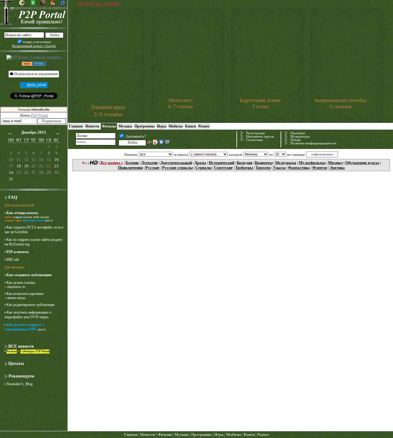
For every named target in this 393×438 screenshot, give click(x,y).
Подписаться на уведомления (36, 74)
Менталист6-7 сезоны (180, 103)
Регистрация (255, 133)
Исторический (221, 162)
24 (11, 172)
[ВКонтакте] (161, 142)
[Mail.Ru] (167, 142)
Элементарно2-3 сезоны (107, 110)
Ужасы (279, 167)
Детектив (149, 162)
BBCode (12, 259)
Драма (200, 162)
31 (11, 179)
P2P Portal (39, 115)
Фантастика (299, 167)
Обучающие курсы (362, 162)
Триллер (262, 167)
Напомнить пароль (260, 136)
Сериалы (203, 167)
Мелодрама (285, 162)
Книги (190, 126)
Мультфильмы (312, 162)
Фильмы (109, 126)
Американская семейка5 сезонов (340, 103)
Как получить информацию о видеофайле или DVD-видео (28, 314)
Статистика (254, 140)
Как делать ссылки (20, 282)
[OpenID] (149, 142)
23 (56, 166)
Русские (152, 167)
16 (56, 159)
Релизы (11, 351)
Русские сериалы (177, 167)
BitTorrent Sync (33, 220)
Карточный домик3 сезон (260, 103)
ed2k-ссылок (41, 217)
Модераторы (299, 136)
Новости (92, 126)
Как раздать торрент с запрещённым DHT (24, 327)
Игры (161, 126)
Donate (295, 140)
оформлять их (16, 286)
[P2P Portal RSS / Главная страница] (33, 57)
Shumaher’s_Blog (19, 384)
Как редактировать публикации (30, 305)
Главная (76, 126)
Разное (203, 126)
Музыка (125, 126)
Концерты (264, 162)
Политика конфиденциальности (313, 143)
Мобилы (176, 126)
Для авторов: (15, 267)
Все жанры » (111, 162)
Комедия (244, 162)
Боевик (132, 162)
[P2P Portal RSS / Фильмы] (33, 63)
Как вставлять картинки (24, 293)
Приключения (130, 167)
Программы (144, 126)
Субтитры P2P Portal (34, 351)
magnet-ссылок (22, 217)
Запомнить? (136, 136)
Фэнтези (319, 167)
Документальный (176, 162)
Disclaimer (297, 133)
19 (26, 166)
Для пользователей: (20, 205)
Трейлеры (244, 167)
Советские (223, 167)
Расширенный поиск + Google (34, 46)
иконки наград (16, 297)
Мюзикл (335, 162)
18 (19, 166)
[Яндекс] (155, 142)
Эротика (337, 167)
